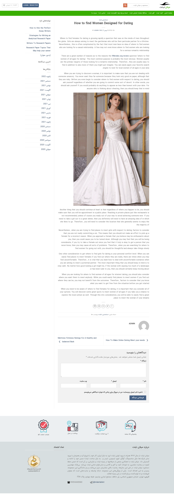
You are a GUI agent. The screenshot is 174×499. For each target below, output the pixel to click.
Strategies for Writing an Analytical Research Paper (40, 37)
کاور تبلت (151, 13)
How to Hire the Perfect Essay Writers (40, 30)
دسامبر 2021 (45, 81)
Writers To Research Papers (39, 43)
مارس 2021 (46, 112)
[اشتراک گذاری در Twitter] (108, 306)
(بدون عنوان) (45, 55)
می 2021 (47, 103)
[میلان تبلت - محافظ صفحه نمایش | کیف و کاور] (162, 5)
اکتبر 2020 (46, 135)
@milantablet (98, 482)
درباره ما (94, 13)
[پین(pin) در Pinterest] (99, 306)
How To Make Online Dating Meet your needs (125, 340)
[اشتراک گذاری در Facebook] (112, 306)
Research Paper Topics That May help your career (38, 49)
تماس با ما (102, 13)
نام (144, 381)
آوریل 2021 (46, 108)
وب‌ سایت (83, 381)
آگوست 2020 (45, 144)
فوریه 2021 (46, 117)
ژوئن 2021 (46, 99)
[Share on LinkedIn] (95, 306)
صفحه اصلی (168, 13)
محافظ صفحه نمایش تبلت (138, 13)
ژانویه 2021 (46, 122)
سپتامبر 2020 (45, 140)
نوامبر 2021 (46, 85)
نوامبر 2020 (46, 131)
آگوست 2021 (45, 90)
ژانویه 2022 (46, 76)
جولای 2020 (46, 149)
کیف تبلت (159, 13)
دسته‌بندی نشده (103, 20)
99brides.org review (120, 55)
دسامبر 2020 (45, 126)
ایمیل (113, 381)
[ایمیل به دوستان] (103, 306)
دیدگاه (143, 361)
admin (96, 30)
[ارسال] (125, 5)
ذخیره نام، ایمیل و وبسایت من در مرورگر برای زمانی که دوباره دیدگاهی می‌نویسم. (113, 392)
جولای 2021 (46, 94)
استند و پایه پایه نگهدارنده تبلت (117, 13)
